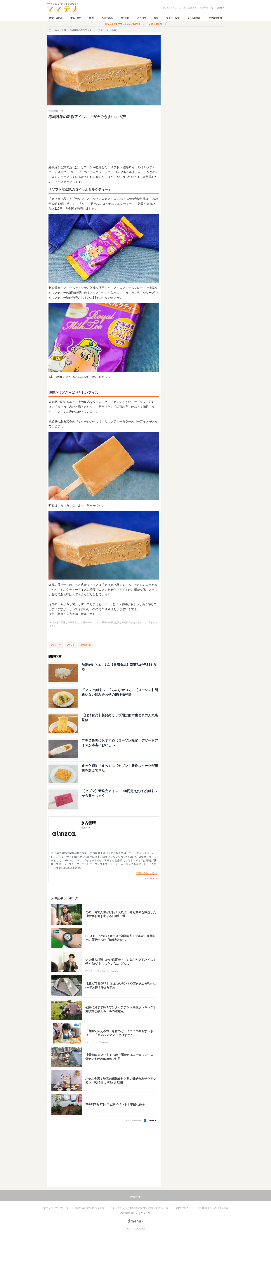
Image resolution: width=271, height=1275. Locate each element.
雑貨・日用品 (55, 18)
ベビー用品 (107, 18)
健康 (91, 18)
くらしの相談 (194, 18)
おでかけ (125, 18)
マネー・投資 (173, 18)
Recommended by (134, 1120)
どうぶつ (141, 18)
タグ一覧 (145, 1213)
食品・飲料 (75, 18)
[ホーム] (50, 30)
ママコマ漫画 (215, 18)
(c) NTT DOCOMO (135, 1228)
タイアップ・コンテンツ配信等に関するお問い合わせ (133, 1207)
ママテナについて (54, 1207)
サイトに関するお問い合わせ (83, 1207)
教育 (156, 18)
